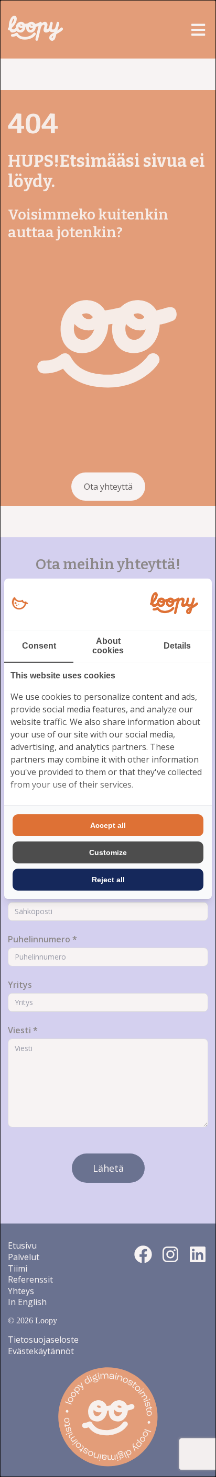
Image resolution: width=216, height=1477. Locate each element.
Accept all (108, 825)
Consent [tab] (39, 645)
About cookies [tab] (108, 646)
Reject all (108, 879)
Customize (108, 852)
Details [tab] (177, 645)
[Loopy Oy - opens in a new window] (19, 604)
